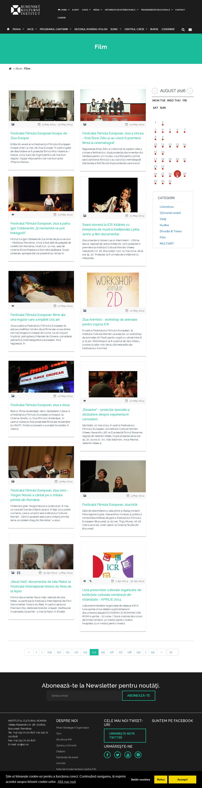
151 (153, 652)
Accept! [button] (182, 779)
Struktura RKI (64, 739)
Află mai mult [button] (67, 781)
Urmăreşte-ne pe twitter (122, 735)
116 (112, 652)
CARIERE (62, 18)
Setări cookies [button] (140, 779)
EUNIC (114, 29)
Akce (30, 29)
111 (67, 652)
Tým (58, 733)
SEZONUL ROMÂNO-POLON (90, 29)
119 (138, 652)
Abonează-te (138, 695)
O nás (85, 10)
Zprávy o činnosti (66, 745)
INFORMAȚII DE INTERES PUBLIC (120, 10)
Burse (154, 29)
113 (85, 652)
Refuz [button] (161, 779)
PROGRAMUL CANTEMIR (54, 29)
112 (76, 652)
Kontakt (180, 10)
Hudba (164, 225)
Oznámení (168, 29)
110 (59, 652)
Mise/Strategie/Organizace (72, 727)
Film (163, 237)
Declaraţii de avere (67, 757)
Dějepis (60, 751)
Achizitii (60, 763)
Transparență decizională (155, 10)
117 (121, 652)
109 (49, 652)
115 (103, 652)
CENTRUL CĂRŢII (134, 29)
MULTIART (167, 243)
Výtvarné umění (170, 212)
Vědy (163, 219)
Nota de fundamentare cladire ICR (76, 769)
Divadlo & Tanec (171, 231)
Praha (17, 29)
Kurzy (75, 10)
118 (129, 652)
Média (96, 10)
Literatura (167, 206)
